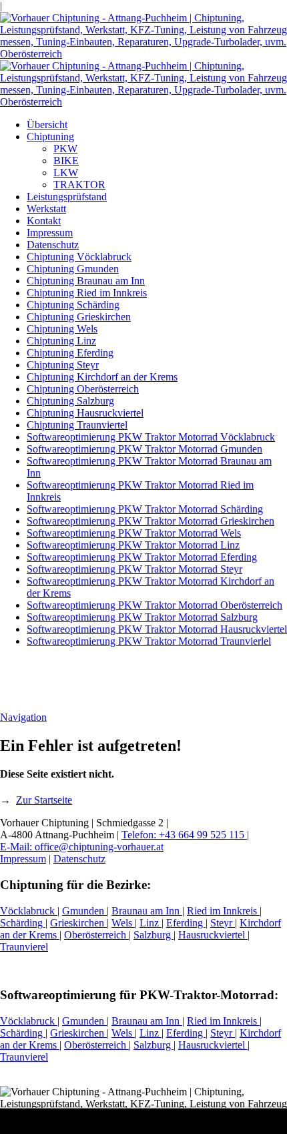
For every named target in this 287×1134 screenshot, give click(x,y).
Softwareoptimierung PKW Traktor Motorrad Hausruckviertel (157, 629)
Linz (150, 922)
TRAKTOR (79, 184)
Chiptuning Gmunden (73, 268)
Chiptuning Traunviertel (77, 425)
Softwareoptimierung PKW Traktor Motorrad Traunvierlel (149, 641)
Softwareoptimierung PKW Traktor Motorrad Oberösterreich (154, 605)
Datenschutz (53, 244)
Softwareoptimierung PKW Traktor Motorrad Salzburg (142, 617)
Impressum (50, 232)
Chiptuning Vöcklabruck (79, 256)
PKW (65, 148)
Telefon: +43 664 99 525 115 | (185, 834)
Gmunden (84, 910)
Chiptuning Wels (62, 328)
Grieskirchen (78, 922)
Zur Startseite (44, 800)
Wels (123, 922)
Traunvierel (24, 946)
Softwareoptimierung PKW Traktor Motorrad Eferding (142, 557)
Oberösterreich (96, 934)
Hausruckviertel (213, 934)
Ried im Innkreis (223, 910)
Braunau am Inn (146, 910)
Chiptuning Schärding (73, 304)
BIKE (66, 160)
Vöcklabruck (28, 910)
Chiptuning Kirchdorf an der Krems (102, 376)
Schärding (22, 922)
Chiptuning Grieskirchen (79, 316)
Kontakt (44, 220)
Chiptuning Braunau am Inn (86, 280)
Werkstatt (46, 208)
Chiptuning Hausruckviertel (85, 412)
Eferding (186, 922)
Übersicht (47, 124)
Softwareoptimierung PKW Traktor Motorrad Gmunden (144, 449)
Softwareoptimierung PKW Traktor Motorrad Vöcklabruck (151, 437)
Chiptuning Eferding (70, 352)
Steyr (222, 922)
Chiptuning (50, 136)
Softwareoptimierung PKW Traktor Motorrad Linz (133, 545)
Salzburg (153, 934)
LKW (65, 172)
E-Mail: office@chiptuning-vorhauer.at (82, 846)
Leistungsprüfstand (67, 196)
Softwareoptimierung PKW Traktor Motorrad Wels (134, 533)
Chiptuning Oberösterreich (83, 388)
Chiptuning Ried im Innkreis (87, 292)
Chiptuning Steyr (63, 364)
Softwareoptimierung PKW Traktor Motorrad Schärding (145, 509)
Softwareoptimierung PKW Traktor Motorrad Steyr (134, 569)
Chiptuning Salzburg (70, 400)
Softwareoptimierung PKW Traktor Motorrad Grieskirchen (150, 521)
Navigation (23, 717)
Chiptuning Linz (61, 340)
